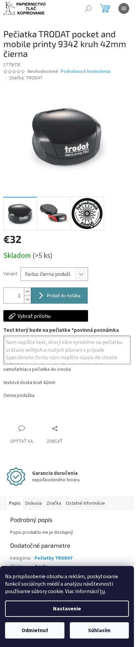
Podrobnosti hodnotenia (85, 71)
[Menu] (124, 8)
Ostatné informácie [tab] (85, 503)
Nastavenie (67, 608)
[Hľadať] (88, 8)
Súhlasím (99, 630)
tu (102, 591)
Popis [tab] (15, 503)
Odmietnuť (35, 630)
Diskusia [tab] (33, 503)
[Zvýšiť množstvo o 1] (27, 292)
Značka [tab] (54, 503)
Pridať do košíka (64, 295)
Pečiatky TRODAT (53, 558)
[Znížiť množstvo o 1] (27, 299)
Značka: (26, 78)
